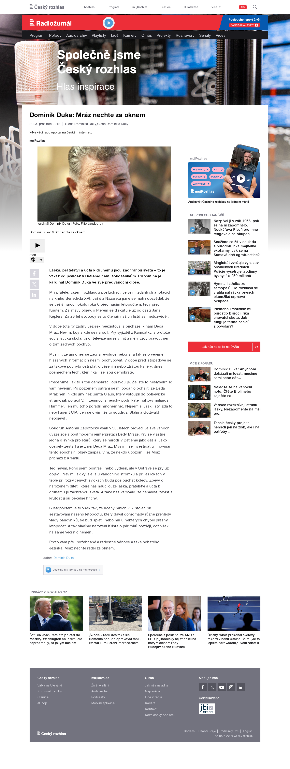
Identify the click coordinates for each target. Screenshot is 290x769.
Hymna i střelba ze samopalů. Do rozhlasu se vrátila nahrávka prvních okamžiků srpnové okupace (236, 292)
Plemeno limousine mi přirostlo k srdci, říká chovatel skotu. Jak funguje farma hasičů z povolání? (232, 317)
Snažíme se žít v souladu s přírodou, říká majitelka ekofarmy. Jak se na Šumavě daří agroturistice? (237, 248)
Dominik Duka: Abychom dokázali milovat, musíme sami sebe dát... (235, 373)
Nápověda (152, 691)
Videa (220, 35)
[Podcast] (33, 260)
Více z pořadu (201, 363)
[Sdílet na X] (34, 284)
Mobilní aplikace (103, 703)
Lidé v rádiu (153, 697)
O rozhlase (191, 7)
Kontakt (150, 709)
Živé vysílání (199, 183)
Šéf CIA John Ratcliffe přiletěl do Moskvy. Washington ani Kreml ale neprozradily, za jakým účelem (56, 639)
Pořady (55, 35)
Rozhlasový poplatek (160, 715)
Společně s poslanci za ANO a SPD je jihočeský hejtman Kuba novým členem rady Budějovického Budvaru (172, 641)
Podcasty (98, 697)
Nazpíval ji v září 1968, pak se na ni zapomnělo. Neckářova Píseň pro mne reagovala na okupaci (236, 227)
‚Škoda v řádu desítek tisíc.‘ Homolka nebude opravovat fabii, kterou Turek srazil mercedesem (115, 639)
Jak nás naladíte (156, 685)
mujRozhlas (140, 7)
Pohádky (197, 176)
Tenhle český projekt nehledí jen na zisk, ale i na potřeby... (236, 427)
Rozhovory (185, 35)
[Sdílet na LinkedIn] (34, 294)
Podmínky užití (229, 731)
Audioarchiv (76, 35)
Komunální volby (49, 691)
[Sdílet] (40, 260)
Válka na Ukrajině (49, 685)
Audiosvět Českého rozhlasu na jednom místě (218, 201)
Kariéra (150, 703)
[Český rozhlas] (47, 7)
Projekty (164, 35)
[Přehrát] (37, 246)
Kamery (130, 35)
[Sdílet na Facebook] (34, 273)
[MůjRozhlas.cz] (37, 141)
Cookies (189, 731)
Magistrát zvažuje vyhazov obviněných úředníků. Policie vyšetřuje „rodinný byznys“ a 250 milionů (236, 269)
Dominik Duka (63, 558)
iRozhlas (89, 7)
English (248, 731)
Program (113, 7)
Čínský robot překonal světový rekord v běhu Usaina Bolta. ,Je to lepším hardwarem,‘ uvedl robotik (234, 639)
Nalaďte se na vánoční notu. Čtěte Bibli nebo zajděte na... (233, 391)
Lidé (115, 35)
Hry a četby (199, 169)
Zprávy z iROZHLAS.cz (49, 592)
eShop (42, 703)
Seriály (205, 35)
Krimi (217, 169)
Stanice (166, 7)
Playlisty (99, 35)
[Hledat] (255, 7)
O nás (146, 35)
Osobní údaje (207, 731)
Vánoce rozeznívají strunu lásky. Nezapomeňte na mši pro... (237, 409)
